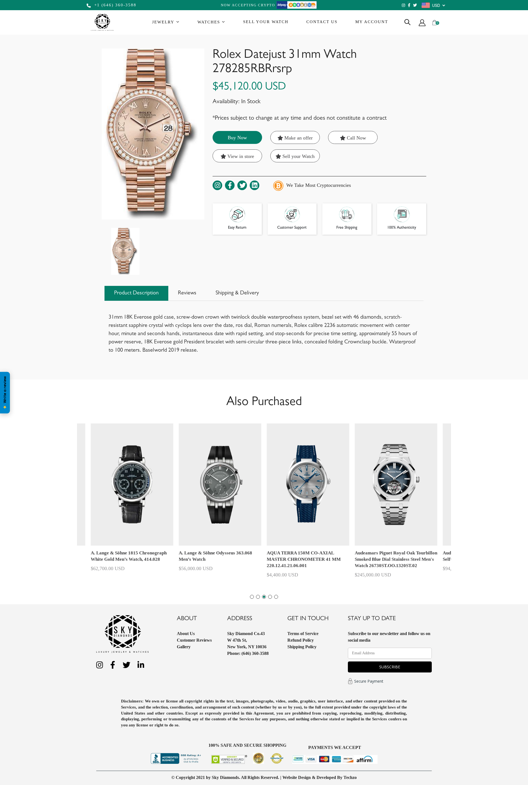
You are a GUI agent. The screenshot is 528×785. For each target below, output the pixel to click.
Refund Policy (300, 640)
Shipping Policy (302, 646)
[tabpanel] (308, 503)
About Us (186, 633)
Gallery (184, 646)
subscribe (389, 666)
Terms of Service (302, 633)
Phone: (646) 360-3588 (248, 653)
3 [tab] (264, 596)
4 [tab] (270, 596)
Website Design (296, 777)
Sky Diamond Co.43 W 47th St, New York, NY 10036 (246, 640)
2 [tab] (258, 596)
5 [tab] (276, 596)
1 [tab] (252, 596)
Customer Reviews (194, 640)
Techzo (350, 777)
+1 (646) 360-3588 (114, 5)
